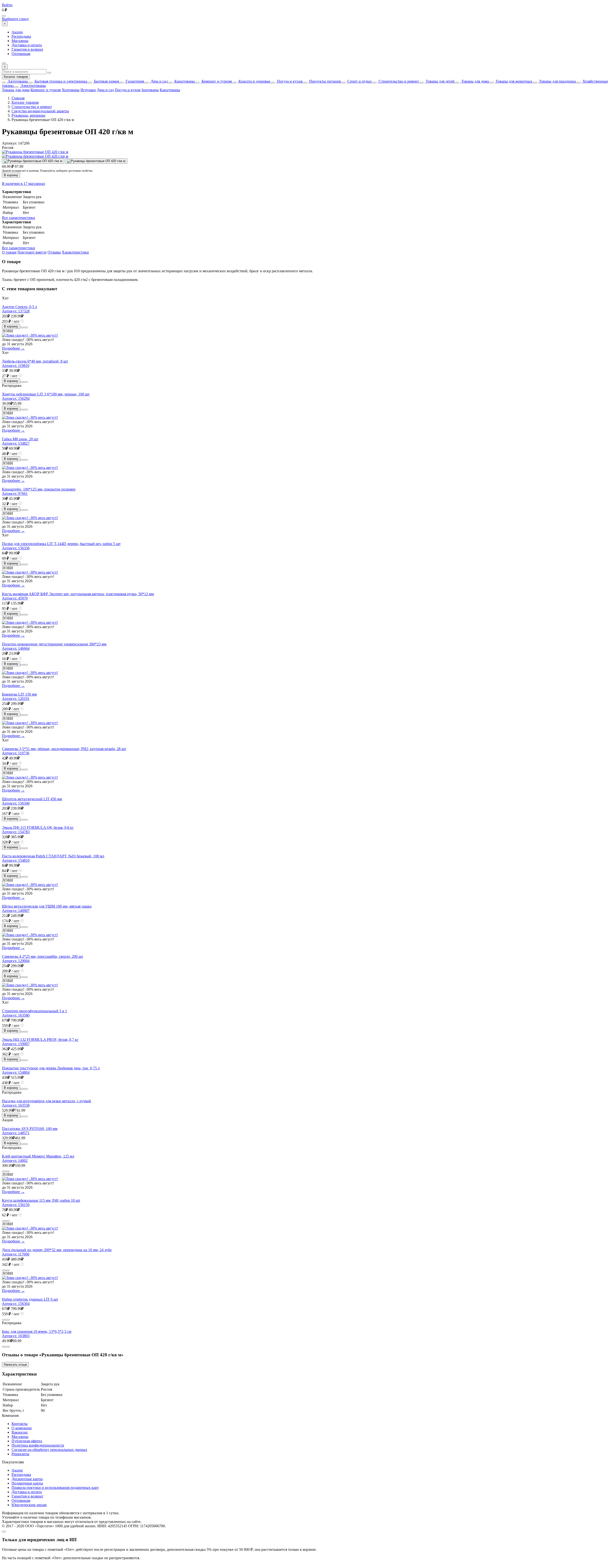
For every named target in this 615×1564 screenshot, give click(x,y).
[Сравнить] (22, 327)
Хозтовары (71, 90)
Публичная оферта (27, 1441)
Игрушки (88, 90)
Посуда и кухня (289, 81)
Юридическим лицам (29, 1505)
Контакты (20, 1424)
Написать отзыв (15, 1364)
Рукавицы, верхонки (28, 115)
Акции (17, 32)
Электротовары (32, 86)
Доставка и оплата (27, 45)
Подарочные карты (27, 1483)
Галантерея (134, 81)
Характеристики (75, 252)
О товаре (9, 252)
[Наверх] (4, 1531)
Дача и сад (159, 81)
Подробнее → (13, 348)
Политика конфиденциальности (38, 1445)
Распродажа (21, 36)
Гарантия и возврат (27, 49)
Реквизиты (20, 1454)
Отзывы (54, 252)
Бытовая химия (106, 81)
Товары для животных (513, 81)
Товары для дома (474, 81)
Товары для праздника (557, 81)
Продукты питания (324, 81)
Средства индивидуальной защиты (40, 111)
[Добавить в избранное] (26, 327)
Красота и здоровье (254, 81)
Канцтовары (184, 81)
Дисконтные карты (27, 1479)
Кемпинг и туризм (216, 81)
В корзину (11, 175)
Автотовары (17, 81)
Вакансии (20, 1432)
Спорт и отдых (359, 81)
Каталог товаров (16, 77)
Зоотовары (150, 90)
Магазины (20, 41)
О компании (22, 1428)
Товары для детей (440, 81)
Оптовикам (21, 54)
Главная (18, 98)
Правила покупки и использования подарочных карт (55, 1487)
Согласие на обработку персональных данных (49, 1450)
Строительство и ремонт (398, 81)
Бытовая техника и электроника (60, 81)
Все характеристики (18, 218)
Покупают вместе (32, 252)
